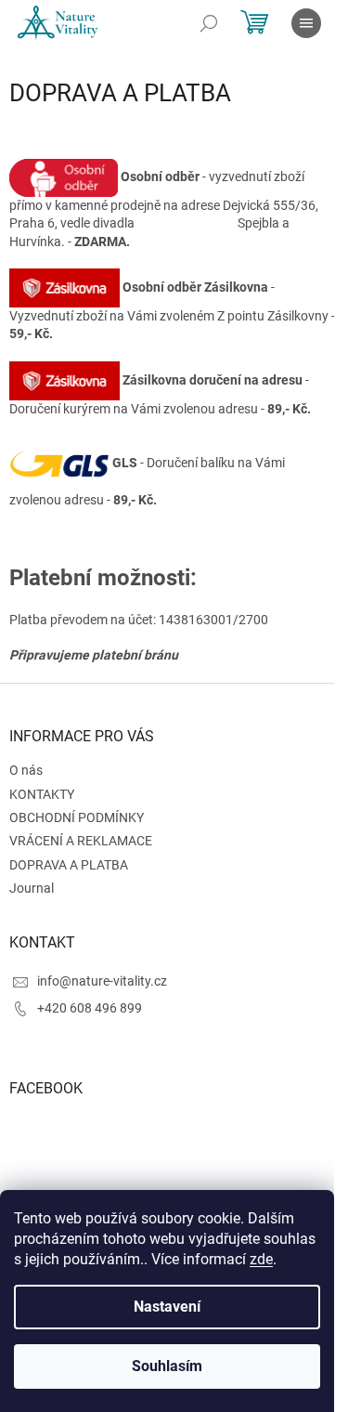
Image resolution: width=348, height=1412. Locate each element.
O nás (26, 770)
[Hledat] (208, 23)
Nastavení (167, 1306)
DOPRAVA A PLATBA (68, 864)
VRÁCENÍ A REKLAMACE (80, 840)
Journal (31, 888)
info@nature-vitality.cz (102, 981)
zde (261, 1259)
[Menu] (306, 23)
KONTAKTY (41, 794)
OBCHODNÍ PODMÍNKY (76, 817)
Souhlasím (167, 1366)
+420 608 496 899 (89, 1007)
